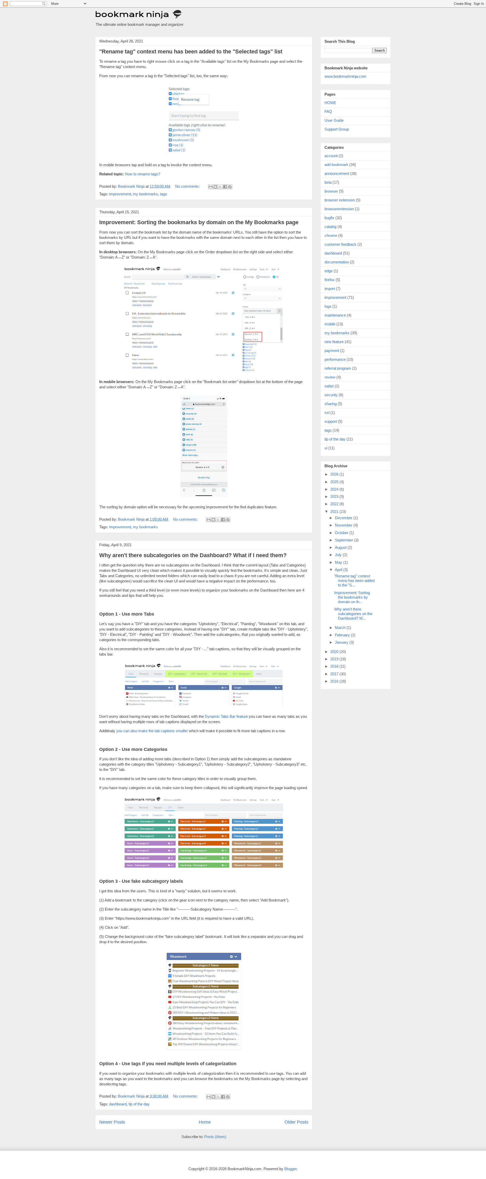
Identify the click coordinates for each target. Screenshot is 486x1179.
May (339, 562)
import (330, 288)
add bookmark (336, 164)
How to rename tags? (142, 174)
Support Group (337, 129)
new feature (334, 342)
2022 (334, 504)
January (342, 642)
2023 (334, 496)
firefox (330, 280)
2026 (334, 474)
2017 (334, 674)
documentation (337, 262)
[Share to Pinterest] (229, 186)
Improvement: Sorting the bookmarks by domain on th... (352, 597)
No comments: (188, 186)
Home (205, 1122)
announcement (337, 173)
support (331, 421)
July (339, 555)
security (331, 395)
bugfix (329, 218)
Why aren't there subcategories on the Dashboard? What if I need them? (193, 555)
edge (329, 271)
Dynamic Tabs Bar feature (226, 716)
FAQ (328, 111)
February (343, 635)
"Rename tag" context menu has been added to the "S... (354, 580)
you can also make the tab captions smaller (152, 731)
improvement (120, 194)
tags (163, 194)
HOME (330, 102)
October (342, 533)
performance (335, 359)
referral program (338, 368)
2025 (334, 482)
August (341, 547)
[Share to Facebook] (225, 186)
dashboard (118, 1104)
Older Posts (296, 1122)
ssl (327, 412)
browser (331, 191)
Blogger (290, 1169)
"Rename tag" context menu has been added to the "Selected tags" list (190, 51)
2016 (334, 681)
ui (326, 448)
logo (328, 306)
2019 (334, 659)
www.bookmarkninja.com (345, 76)
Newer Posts (112, 1122)
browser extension (340, 200)
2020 (334, 651)
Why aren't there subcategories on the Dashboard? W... (353, 613)
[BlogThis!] (215, 186)
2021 (334, 511)
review (330, 377)
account (331, 156)
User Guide (334, 120)
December (344, 518)
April (339, 569)
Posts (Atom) (215, 1136)
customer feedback (340, 244)
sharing (331, 404)
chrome (331, 235)
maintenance (335, 315)
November (344, 525)
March (341, 627)
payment (332, 350)
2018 (334, 666)
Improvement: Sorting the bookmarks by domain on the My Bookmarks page (198, 222)
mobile (330, 324)
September (344, 540)
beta (328, 182)
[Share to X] (220, 186)
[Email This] (210, 186)
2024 (334, 489)
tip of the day (139, 1104)
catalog (330, 226)
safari (329, 386)
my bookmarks (145, 194)
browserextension (339, 209)
